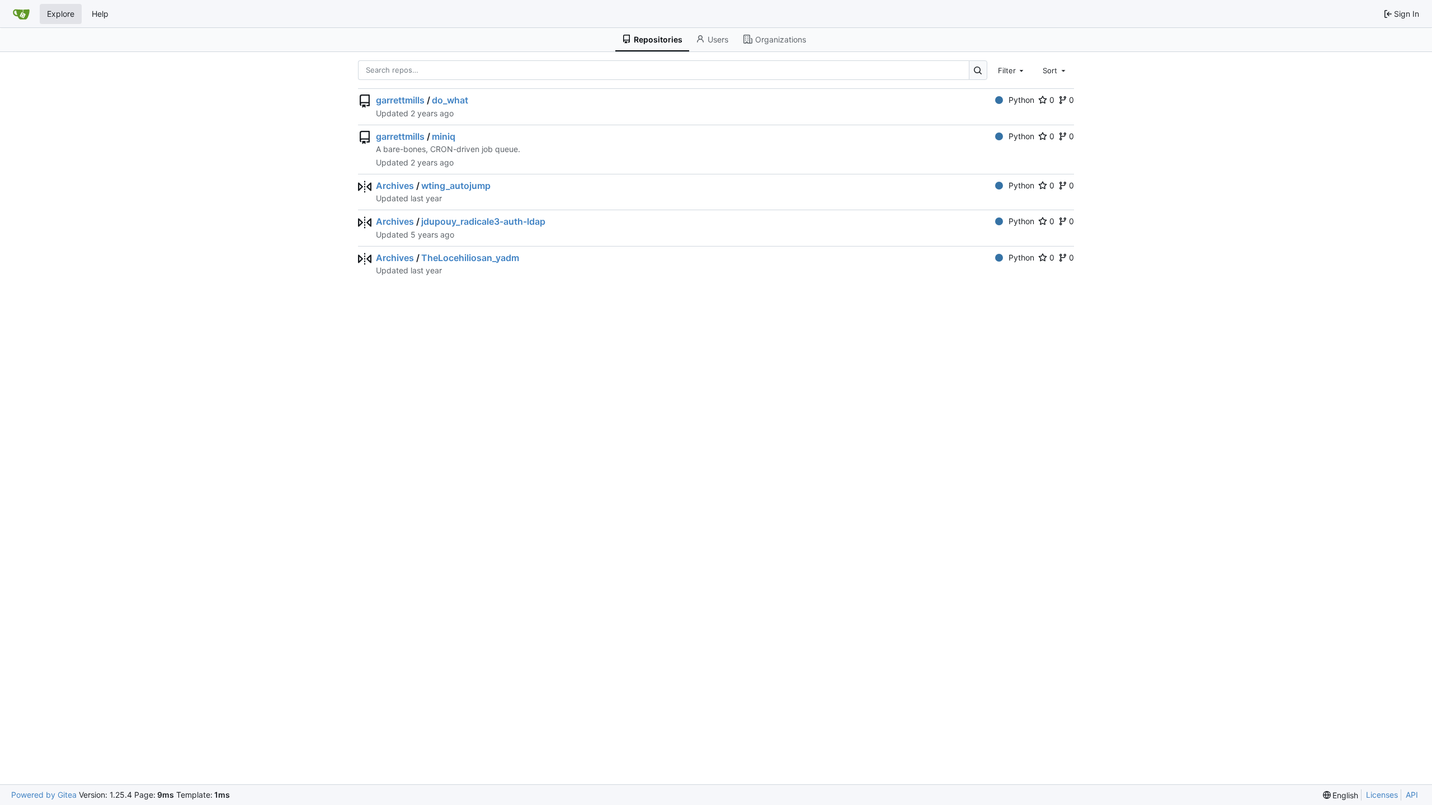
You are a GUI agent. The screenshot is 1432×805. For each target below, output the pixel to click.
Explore (60, 13)
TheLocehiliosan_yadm (470, 257)
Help (100, 13)
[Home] (21, 14)
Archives (395, 185)
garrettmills (400, 100)
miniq (443, 136)
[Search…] (978, 70)
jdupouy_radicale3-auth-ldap (483, 221)
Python (1021, 100)
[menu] (1341, 795)
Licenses (1382, 794)
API (1412, 794)
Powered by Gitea (44, 794)
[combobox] (1012, 70)
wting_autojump (456, 185)
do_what (450, 100)
